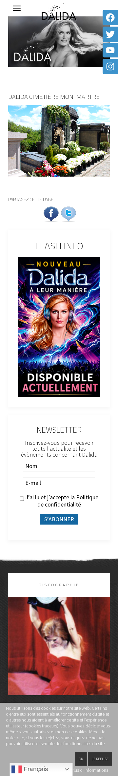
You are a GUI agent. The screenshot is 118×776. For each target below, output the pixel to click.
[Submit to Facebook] (51, 213)
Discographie (59, 585)
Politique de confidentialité (68, 501)
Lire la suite (59, 656)
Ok (81, 758)
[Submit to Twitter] (68, 213)
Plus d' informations (89, 770)
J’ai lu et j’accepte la (61, 500)
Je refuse (99, 758)
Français (35, 768)
